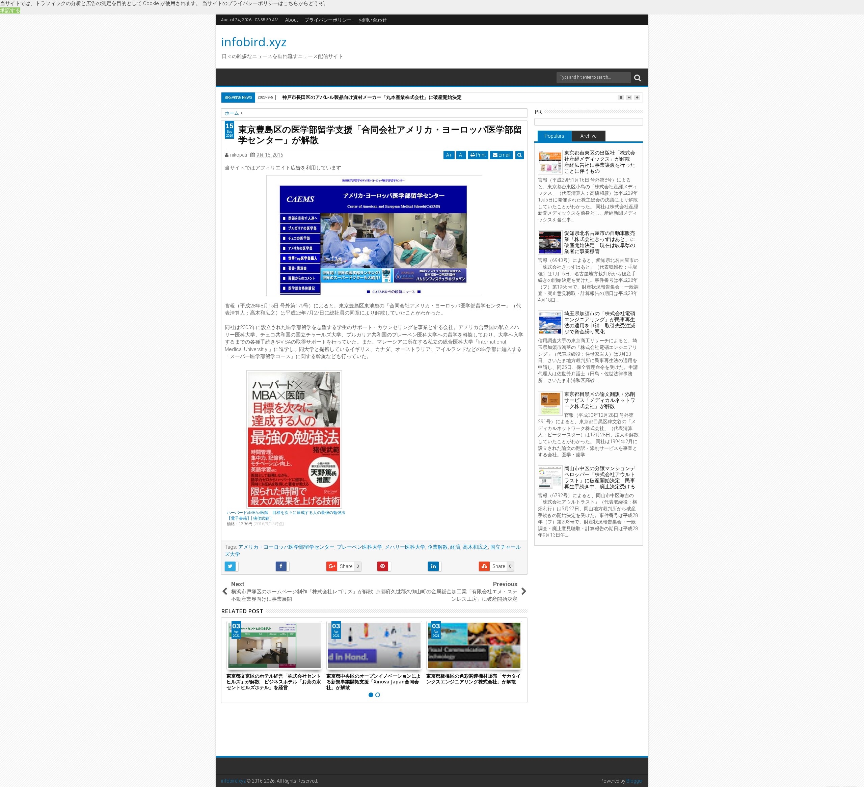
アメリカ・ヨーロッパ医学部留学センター (286, 547)
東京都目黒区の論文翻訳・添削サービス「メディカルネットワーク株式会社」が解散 (599, 400)
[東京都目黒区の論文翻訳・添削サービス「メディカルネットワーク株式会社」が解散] (550, 403)
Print (480, 155)
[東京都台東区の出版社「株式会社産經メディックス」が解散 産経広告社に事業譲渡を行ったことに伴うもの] (550, 162)
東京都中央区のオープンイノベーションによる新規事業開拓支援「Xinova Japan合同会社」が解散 (373, 681)
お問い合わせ (372, 20)
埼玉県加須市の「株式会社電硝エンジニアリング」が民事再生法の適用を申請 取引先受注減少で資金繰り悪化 (599, 322)
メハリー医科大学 (405, 547)
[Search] (637, 77)
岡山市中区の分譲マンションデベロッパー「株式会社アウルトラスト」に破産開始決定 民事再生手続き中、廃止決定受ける (599, 477)
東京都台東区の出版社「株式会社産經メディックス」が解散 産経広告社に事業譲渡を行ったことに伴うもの (599, 162)
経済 (455, 547)
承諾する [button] (10, 10)
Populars (554, 136)
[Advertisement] (496, 46)
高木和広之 (475, 547)
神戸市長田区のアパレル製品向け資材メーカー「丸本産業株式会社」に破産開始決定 (372, 97)
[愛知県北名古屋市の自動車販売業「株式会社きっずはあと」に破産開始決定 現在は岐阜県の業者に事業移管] (550, 242)
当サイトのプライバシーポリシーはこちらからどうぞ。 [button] (265, 3)
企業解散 (438, 547)
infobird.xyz (254, 42)
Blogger (634, 781)
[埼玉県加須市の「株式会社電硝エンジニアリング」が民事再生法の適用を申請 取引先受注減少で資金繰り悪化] (550, 323)
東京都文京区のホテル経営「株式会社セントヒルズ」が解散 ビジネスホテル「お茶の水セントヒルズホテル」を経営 (273, 681)
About (291, 20)
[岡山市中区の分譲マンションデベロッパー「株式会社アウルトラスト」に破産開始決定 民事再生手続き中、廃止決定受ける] (550, 478)
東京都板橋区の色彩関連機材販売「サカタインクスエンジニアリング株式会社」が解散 (473, 679)
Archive (588, 136)
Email (503, 155)
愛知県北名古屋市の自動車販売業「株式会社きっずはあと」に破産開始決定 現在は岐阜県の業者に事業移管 (599, 242)
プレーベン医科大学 (359, 547)
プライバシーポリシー (328, 20)
